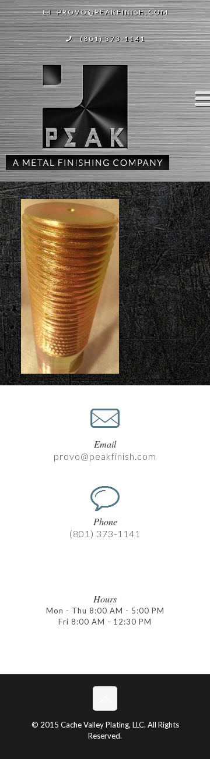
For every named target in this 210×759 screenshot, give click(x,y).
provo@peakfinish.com (113, 12)
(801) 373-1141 (112, 38)
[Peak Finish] (87, 122)
